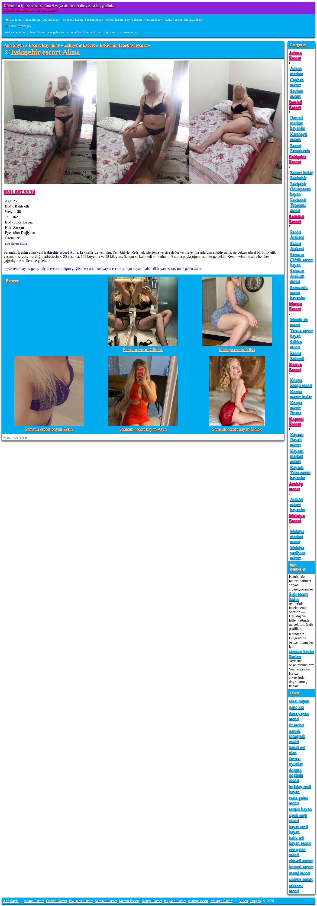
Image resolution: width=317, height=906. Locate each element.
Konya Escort (133, 19)
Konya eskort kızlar (301, 394)
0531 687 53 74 (19, 191)
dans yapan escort (108, 269)
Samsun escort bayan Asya (143, 429)
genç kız (76, 32)
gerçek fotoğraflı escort (297, 735)
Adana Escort (31, 19)
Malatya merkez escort (297, 536)
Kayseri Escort (153, 19)
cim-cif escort (37, 32)
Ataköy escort (173, 19)
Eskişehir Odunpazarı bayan (300, 188)
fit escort (296, 724)
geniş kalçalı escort (45, 269)
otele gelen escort (189, 269)
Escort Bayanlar (44, 45)
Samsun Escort (94, 19)
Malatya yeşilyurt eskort (297, 552)
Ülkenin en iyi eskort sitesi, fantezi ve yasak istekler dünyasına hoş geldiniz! (59, 6)
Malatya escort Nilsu (237, 349)
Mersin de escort (299, 322)
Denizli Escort (51, 19)
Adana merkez (296, 71)
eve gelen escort (58, 32)
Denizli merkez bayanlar (297, 122)
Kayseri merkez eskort (297, 455)
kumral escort (301, 866)
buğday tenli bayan (300, 789)
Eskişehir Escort (73, 19)
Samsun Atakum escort (297, 275)
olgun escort (111, 32)
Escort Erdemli (297, 355)
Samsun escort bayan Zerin (49, 429)
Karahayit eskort (298, 136)
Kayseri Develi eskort (297, 439)
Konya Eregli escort (301, 382)
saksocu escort (296, 888)
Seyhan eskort (296, 93)
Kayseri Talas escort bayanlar (300, 472)
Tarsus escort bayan (301, 333)
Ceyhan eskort (297, 82)
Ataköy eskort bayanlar (297, 504)
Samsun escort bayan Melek (237, 429)
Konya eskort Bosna (296, 407)
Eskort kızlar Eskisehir (301, 175)
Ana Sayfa (14, 45)
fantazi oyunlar (296, 761)
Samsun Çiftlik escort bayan (301, 259)
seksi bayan (299, 700)
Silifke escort (296, 344)
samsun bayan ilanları (301, 654)
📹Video (10, 26)
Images (255, 901)
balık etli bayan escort (159, 269)
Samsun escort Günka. (143, 349)
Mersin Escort (114, 19)
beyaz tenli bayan (16, 269)
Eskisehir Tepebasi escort (123, 45)
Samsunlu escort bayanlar (299, 292)
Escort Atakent (297, 234)
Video (243, 901)
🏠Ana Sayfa (13, 19)
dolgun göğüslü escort (77, 269)
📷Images (24, 26)
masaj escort (299, 872)
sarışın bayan (132, 269)
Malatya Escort (193, 19)
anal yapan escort (16, 32)
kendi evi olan (92, 32)
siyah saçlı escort (298, 818)
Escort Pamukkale (300, 148)
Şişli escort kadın (298, 596)
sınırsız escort (130, 32)
